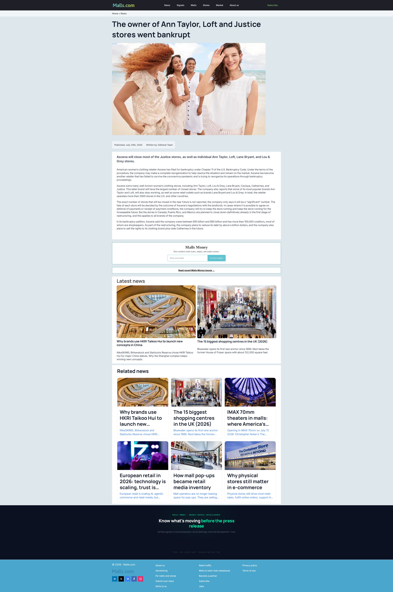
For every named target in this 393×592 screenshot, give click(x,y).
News (167, 5)
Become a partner (208, 575)
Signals (180, 5)
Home (115, 13)
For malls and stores (166, 575)
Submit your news (165, 581)
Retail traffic (205, 565)
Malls (193, 5)
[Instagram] (140, 579)
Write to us (161, 586)
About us (234, 5)
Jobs (201, 586)
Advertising (161, 570)
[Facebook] (134, 579)
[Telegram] (127, 579)
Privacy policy (249, 565)
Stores (206, 5)
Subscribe (272, 5)
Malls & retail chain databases (214, 570)
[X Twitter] (121, 579)
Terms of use (249, 570)
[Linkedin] (114, 579)
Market (219, 5)
